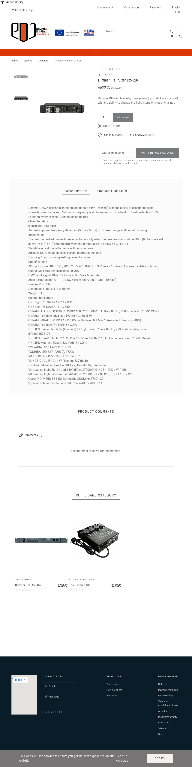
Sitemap (162, 728)
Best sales (112, 695)
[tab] (76, 191)
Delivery (162, 684)
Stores (162, 734)
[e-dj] (30, 33)
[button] (110, 135)
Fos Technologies (81, 579)
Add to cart (123, 117)
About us (163, 711)
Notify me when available (157, 152)
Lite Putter (109, 69)
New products (114, 690)
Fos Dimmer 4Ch (79, 585)
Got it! (160, 758)
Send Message (53, 712)
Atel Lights (23, 579)
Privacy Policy (165, 695)
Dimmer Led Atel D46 (28, 585)
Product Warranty (167, 716)
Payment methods (168, 690)
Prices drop (112, 684)
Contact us (164, 722)
